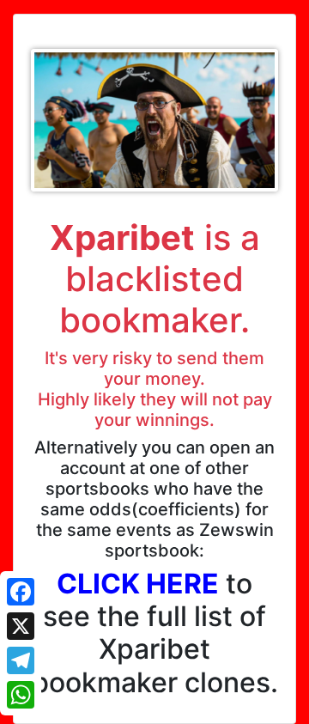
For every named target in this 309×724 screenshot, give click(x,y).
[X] (20, 626)
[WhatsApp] (20, 695)
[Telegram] (20, 660)
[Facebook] (20, 592)
